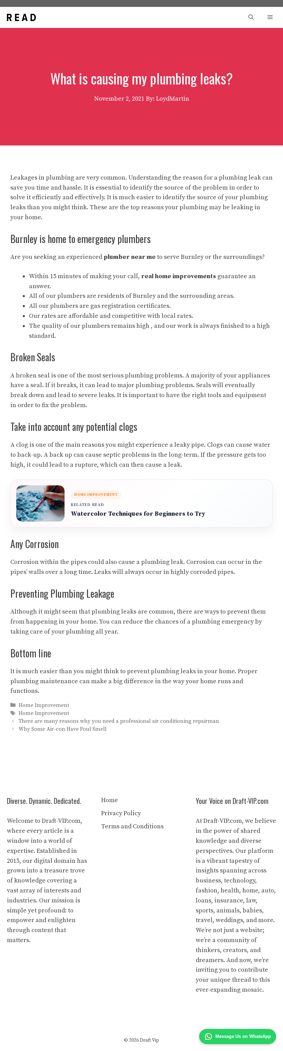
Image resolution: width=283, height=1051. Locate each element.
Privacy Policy (121, 813)
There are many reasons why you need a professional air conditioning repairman (119, 721)
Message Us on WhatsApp (243, 1036)
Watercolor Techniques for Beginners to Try (138, 514)
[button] (251, 17)
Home (109, 800)
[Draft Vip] (21, 17)
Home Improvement (44, 705)
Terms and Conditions (132, 826)
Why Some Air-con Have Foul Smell (63, 729)
